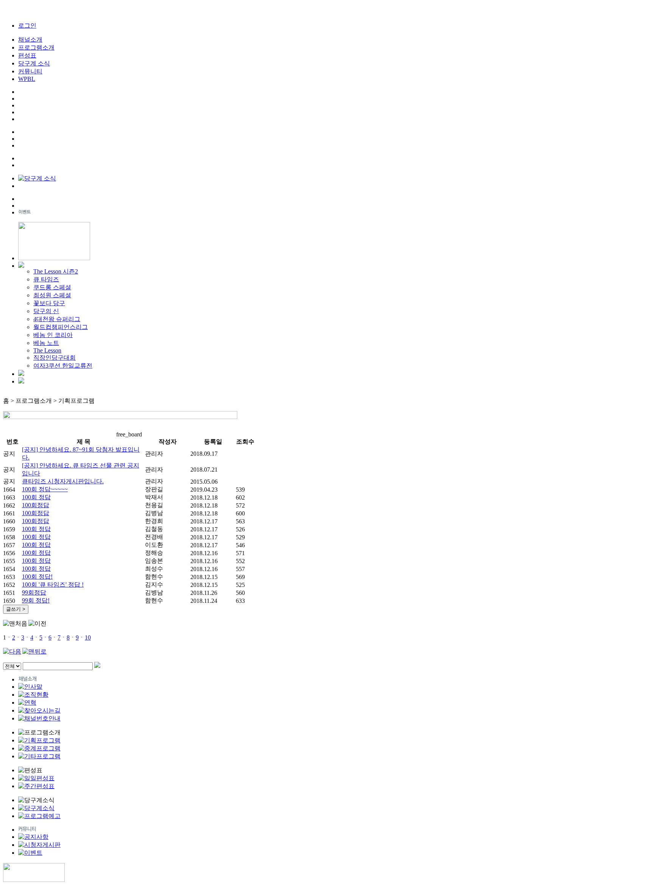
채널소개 (30, 39)
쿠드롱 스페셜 (52, 287)
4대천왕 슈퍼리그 (56, 319)
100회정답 (35, 505)
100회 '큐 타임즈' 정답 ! (53, 584)
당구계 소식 (34, 63)
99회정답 (34, 592)
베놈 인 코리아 (53, 335)
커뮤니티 (30, 71)
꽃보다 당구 (49, 303)
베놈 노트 (46, 343)
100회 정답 (36, 497)
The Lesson (47, 350)
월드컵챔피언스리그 (60, 327)
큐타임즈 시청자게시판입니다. (63, 481)
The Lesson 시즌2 (55, 271)
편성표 (27, 55)
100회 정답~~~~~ (45, 489)
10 (88, 637)
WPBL (26, 79)
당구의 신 (46, 311)
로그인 (27, 25)
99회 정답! (36, 600)
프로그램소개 (36, 47)
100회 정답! (37, 576)
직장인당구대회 (54, 357)
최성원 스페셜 (52, 295)
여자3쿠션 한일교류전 (62, 365)
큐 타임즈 (46, 279)
